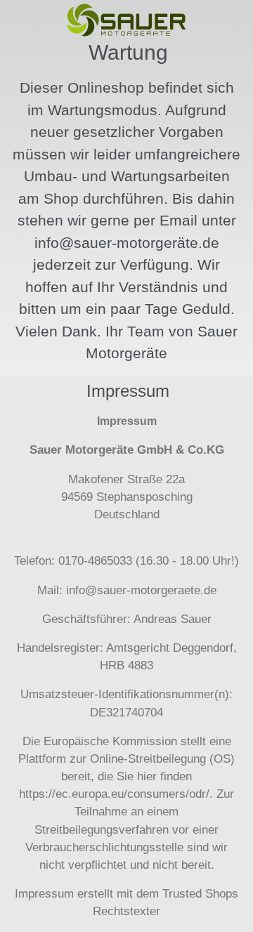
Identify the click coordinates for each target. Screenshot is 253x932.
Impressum (44, 893)
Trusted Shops (200, 893)
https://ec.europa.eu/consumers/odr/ (114, 794)
